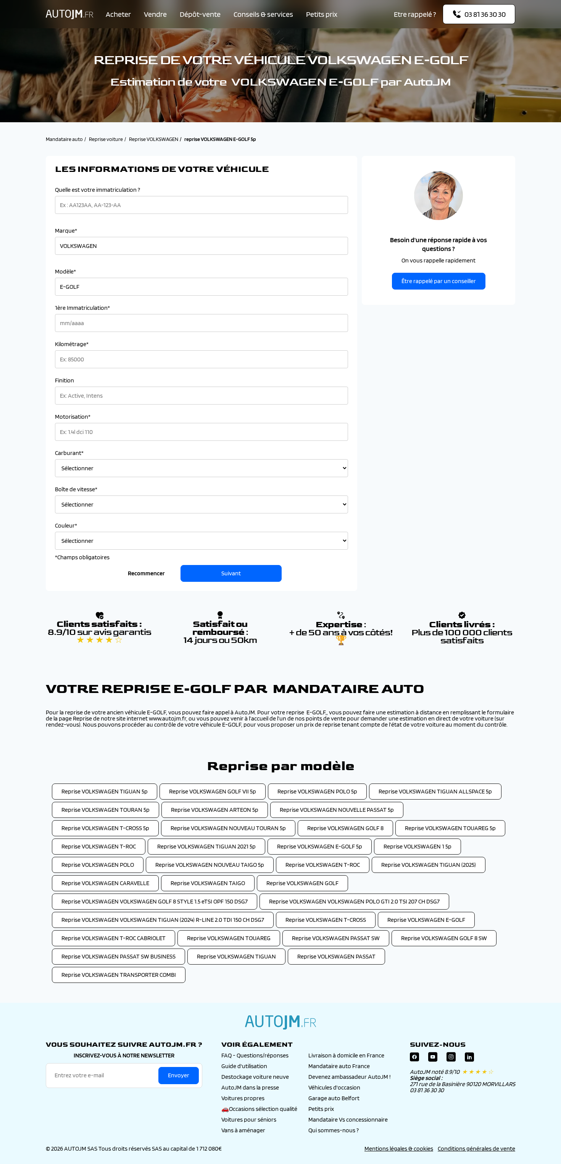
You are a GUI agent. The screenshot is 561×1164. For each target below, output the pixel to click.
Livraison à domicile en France (346, 1055)
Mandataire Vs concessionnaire (348, 1119)
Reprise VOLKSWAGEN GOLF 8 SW (444, 938)
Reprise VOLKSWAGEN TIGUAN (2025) (428, 864)
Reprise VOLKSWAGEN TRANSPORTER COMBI (118, 974)
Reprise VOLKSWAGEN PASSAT (336, 956)
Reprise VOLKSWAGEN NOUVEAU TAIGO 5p (209, 864)
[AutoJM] (69, 14)
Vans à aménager (243, 1130)
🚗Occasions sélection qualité (259, 1108)
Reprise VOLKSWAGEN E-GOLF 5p (319, 846)
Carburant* (69, 453)
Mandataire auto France (339, 1066)
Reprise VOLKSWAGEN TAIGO (208, 883)
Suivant (231, 573)
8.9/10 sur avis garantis (99, 636)
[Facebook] (414, 1058)
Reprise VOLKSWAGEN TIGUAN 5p (104, 791)
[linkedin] (469, 1058)
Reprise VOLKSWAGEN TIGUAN (236, 956)
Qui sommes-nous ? (333, 1130)
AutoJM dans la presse (250, 1087)
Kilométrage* (72, 344)
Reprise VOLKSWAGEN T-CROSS (325, 919)
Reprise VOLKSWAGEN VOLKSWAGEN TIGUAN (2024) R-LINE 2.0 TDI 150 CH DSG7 (162, 919)
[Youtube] (432, 1058)
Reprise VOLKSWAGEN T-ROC (98, 846)
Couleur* (66, 526)
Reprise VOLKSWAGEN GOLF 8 (345, 828)
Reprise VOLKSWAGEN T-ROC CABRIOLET (113, 938)
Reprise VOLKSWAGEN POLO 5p (317, 791)
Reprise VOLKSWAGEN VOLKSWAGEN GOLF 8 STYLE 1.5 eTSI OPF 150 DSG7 (154, 901)
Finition (64, 380)
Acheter (118, 14)
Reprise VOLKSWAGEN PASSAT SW (336, 938)
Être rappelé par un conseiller (438, 281)
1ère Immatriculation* (82, 308)
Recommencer (146, 573)
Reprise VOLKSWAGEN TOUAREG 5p (450, 828)
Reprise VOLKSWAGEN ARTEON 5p (214, 809)
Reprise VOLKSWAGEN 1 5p (417, 846)
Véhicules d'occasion (334, 1087)
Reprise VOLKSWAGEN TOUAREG (229, 938)
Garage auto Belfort (333, 1098)
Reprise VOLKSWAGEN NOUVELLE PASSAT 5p (337, 809)
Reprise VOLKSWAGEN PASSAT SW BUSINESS (118, 956)
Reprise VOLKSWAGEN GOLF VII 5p (212, 791)
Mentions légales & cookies (398, 1148)
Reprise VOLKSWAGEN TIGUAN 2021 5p (206, 846)
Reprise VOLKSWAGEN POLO (97, 864)
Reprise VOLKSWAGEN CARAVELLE (105, 883)
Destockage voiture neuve (255, 1076)
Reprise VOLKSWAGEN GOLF (302, 883)
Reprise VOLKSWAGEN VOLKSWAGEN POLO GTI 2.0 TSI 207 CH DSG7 (354, 901)
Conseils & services (263, 14)
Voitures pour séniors (248, 1119)
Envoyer (178, 1075)
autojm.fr (280, 1022)
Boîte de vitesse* (76, 489)
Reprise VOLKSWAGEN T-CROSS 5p (105, 828)
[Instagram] (451, 1058)
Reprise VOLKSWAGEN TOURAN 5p (105, 809)
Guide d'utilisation (244, 1066)
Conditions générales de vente (476, 1148)
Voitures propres (242, 1098)
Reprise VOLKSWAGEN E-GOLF (426, 919)
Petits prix (321, 14)
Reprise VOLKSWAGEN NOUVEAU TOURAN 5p (228, 828)
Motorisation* (72, 417)
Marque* (66, 231)
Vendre (155, 14)
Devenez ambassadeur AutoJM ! (349, 1076)
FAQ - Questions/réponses (255, 1055)
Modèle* (65, 272)
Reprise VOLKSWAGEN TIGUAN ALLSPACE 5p (435, 791)
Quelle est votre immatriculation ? (97, 190)
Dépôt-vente (200, 14)
